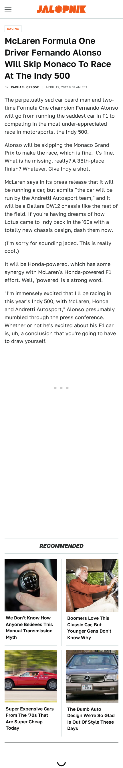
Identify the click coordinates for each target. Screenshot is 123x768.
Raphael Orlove (25, 87)
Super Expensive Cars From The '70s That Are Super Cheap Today (30, 718)
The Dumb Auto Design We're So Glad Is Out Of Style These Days (91, 718)
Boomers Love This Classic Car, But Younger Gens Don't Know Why (89, 627)
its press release (66, 182)
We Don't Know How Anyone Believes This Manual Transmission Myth (29, 627)
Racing (13, 28)
